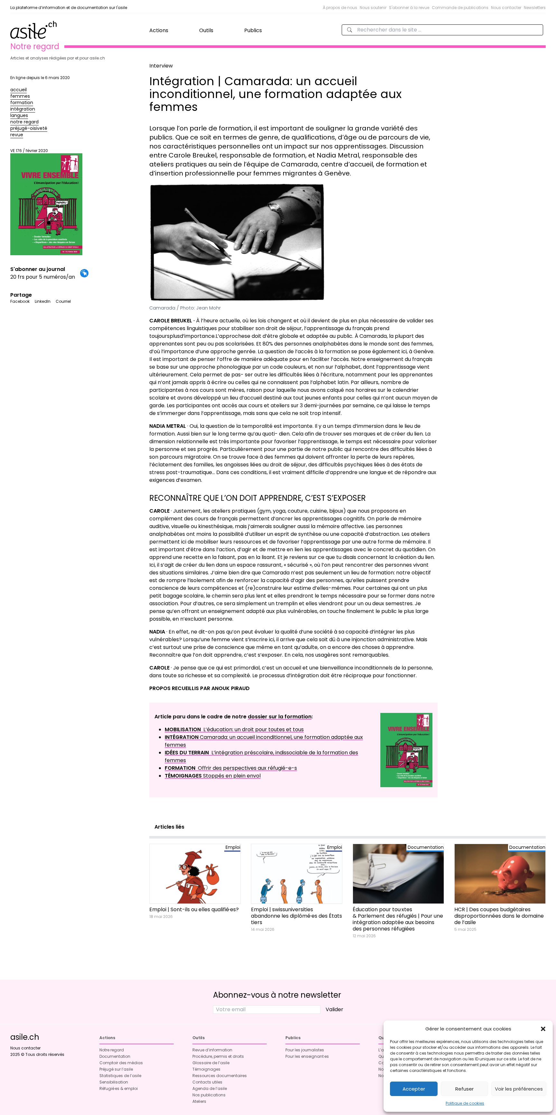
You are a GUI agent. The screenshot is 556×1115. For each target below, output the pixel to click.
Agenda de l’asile (209, 1088)
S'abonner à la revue (409, 7)
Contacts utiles (207, 1082)
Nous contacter (506, 7)
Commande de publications (460, 7)
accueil (18, 89)
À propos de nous (340, 7)
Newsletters (535, 7)
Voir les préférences (519, 1088)
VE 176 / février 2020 (29, 150)
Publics (253, 30)
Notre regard (111, 1050)
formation (21, 102)
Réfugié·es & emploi (118, 1088)
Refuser (464, 1088)
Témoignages (206, 1069)
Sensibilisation (113, 1082)
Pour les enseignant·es (307, 1056)
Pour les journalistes (304, 1050)
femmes (20, 96)
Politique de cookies (465, 1103)
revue (16, 134)
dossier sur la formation (279, 716)
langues (19, 115)
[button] (543, 1029)
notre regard (24, 122)
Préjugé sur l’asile (116, 1069)
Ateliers (199, 1101)
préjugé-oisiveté (28, 128)
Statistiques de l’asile (120, 1075)
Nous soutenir (373, 7)
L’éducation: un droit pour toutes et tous (234, 729)
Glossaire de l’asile (210, 1063)
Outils (206, 30)
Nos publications (209, 1095)
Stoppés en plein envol (213, 775)
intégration (22, 109)
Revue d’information (212, 1050)
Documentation (114, 1056)
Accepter (414, 1088)
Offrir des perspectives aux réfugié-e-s (231, 768)
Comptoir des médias (121, 1063)
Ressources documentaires (219, 1075)
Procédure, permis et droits (218, 1056)
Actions (158, 30)
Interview (161, 65)
